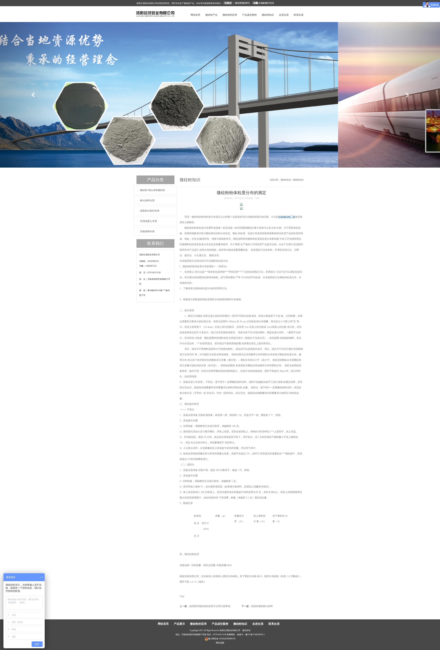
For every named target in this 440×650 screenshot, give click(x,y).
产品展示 (179, 623)
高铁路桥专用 (147, 231)
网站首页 (195, 15)
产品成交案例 (249, 15)
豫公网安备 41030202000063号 (221, 638)
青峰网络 (231, 634)
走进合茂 (284, 15)
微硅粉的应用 (230, 15)
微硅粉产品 (211, 15)
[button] (33, 95)
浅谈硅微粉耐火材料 (262, 606)
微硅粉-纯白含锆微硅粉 (152, 190)
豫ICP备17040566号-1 (255, 634)
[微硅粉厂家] (155, 14)
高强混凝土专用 (148, 221)
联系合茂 (298, 15)
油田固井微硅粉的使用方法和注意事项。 (211, 606)
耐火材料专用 (147, 200)
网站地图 (220, 643)
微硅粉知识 (268, 15)
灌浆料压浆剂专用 (149, 211)
